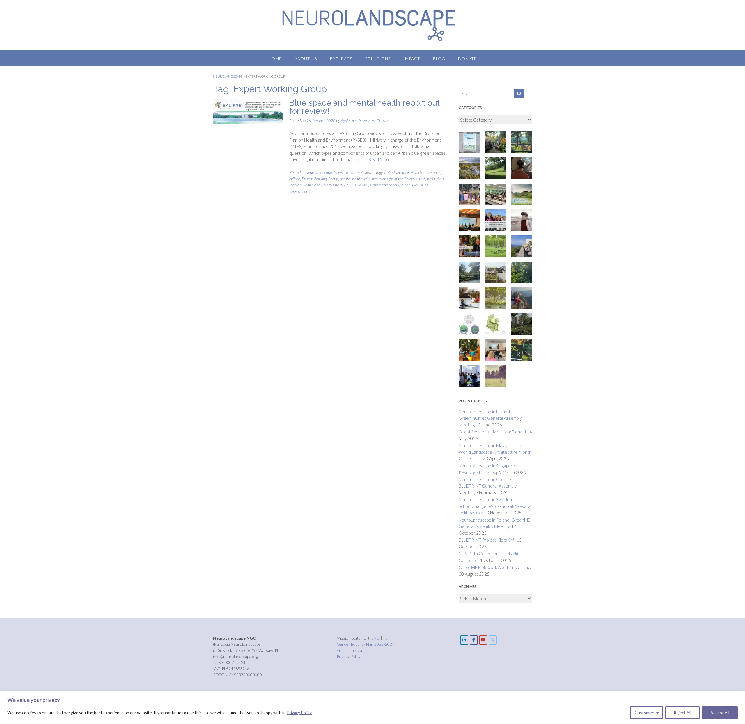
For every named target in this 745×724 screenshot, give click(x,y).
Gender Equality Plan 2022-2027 (365, 644)
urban (405, 184)
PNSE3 (350, 184)
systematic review (384, 184)
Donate (467, 58)
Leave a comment (303, 191)
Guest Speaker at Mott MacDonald (492, 431)
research (352, 172)
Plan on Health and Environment (315, 184)
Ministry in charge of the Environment (394, 178)
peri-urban (435, 178)
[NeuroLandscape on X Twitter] (493, 640)
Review (366, 172)
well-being (420, 184)
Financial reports (351, 650)
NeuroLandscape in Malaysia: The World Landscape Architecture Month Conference (495, 452)
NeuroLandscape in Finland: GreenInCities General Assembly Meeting (490, 418)
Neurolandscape (318, 172)
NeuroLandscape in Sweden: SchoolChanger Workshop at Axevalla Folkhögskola (495, 506)
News (338, 172)
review (363, 184)
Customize (644, 712)
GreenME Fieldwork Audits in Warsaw (495, 567)
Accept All (719, 712)
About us (306, 58)
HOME (275, 58)
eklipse (294, 178)
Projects (341, 58)
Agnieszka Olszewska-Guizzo (364, 120)
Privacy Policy (299, 712)
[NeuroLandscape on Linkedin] (464, 640)
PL (385, 638)
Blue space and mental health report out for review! (364, 107)
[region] (372, 707)
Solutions (378, 58)
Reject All (682, 712)
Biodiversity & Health (404, 172)
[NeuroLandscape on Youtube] (483, 640)
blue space (431, 172)
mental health (351, 178)
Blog (439, 58)
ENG (376, 638)
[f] (474, 640)
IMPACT (411, 58)
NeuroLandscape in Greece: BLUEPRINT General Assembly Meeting (488, 486)
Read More (379, 159)
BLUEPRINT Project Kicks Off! (487, 539)
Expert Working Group (320, 178)
